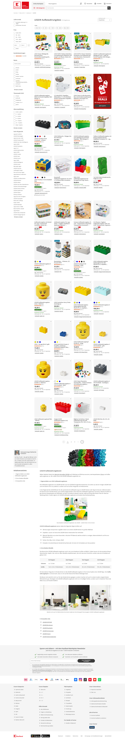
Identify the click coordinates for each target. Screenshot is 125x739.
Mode (16, 706)
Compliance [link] (67, 736)
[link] (52, 4)
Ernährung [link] (68, 709)
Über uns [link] (93, 692)
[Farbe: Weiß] (42, 136)
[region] (23, 73)
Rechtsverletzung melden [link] (47, 726)
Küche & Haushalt (19, 697)
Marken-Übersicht (19, 720)
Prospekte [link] (68, 692)
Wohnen (17, 703)
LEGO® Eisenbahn (48, 628)
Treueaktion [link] (69, 703)
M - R (42, 697)
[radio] (21, 33)
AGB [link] (81, 736)
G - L (42, 695)
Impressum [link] (60, 736)
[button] (37, 28)
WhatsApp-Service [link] (70, 714)
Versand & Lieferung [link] (46, 723)
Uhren (102, 474)
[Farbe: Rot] (40, 136)
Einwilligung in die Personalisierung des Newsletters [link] (42, 670)
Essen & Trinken (19, 717)
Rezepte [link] (68, 700)
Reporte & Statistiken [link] (96, 689)
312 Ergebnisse (66, 20)
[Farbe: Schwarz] (35, 136)
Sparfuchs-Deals (19, 689)
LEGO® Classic (47, 634)
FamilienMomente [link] (70, 711)
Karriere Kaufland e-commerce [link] (98, 718)
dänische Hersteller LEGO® (61, 474)
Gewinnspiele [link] (69, 706)
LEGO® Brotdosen (48, 625)
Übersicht (43, 689)
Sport (16, 711)
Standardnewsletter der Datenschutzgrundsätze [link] (41, 665)
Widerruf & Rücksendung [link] (47, 715)
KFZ (16, 714)
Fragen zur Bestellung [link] (46, 712)
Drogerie (17, 709)
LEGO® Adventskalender (49, 637)
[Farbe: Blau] (38, 136)
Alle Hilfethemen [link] (45, 709)
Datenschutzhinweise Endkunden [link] (99, 706)
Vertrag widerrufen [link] (45, 717)
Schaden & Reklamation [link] (46, 720)
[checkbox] (21, 23)
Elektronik (17, 692)
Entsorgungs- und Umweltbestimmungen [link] (94, 736)
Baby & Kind (18, 700)
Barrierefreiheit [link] (108, 736)
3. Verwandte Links (20, 481)
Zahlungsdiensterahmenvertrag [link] (99, 701)
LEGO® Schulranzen (48, 631)
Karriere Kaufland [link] (95, 715)
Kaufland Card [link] (69, 695)
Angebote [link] (68, 689)
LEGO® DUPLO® (47, 622)
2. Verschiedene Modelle (21, 478)
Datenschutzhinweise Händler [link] (98, 704)
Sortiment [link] (68, 697)
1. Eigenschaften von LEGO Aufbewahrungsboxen (22, 475)
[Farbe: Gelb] (38, 262)
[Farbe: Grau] (45, 136)
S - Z (42, 700)
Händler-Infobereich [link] (71, 723)
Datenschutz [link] (75, 736)
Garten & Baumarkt (20, 695)
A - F (42, 692)
